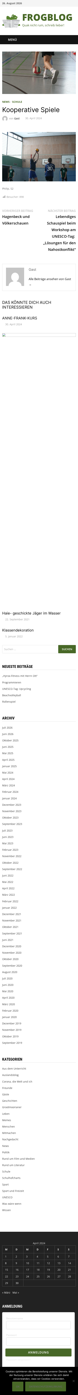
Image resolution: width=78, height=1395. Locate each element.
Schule (17, 101)
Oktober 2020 (10, 959)
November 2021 (11, 920)
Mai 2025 (7, 753)
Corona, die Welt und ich (17, 1081)
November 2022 (11, 856)
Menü (12, 40)
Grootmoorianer (12, 1107)
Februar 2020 (10, 1010)
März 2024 (8, 785)
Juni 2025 (7, 747)
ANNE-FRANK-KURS (19, 318)
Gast (17, 118)
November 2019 (11, 1030)
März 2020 (8, 1004)
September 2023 (12, 824)
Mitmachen (9, 1133)
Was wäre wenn (11, 1203)
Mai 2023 (7, 843)
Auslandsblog (10, 1075)
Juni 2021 (7, 940)
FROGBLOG (47, 17)
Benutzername (14, 1318)
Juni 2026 (7, 734)
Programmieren (11, 682)
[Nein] (73, 1381)
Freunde (7, 1088)
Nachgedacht (10, 1139)
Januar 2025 (9, 766)
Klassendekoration (18, 630)
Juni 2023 (7, 837)
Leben (6, 1113)
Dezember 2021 (11, 914)
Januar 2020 (9, 1017)
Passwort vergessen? (18, 1359)
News (6, 101)
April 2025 (8, 759)
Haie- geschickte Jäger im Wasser (31, 613)
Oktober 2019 (10, 1036)
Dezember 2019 (11, 1023)
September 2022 (12, 869)
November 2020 (11, 952)
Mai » (16, 1292)
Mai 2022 (7, 882)
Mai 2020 (7, 991)
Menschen (8, 1126)
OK (18, 1386)
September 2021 (12, 933)
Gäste (5, 1094)
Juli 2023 (7, 830)
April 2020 (8, 997)
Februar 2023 (10, 849)
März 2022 (8, 894)
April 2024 (8, 779)
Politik (5, 1152)
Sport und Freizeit (13, 1191)
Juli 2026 (7, 727)
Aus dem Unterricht (14, 1068)
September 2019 (12, 1043)
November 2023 (11, 811)
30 (17, 1283)
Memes (6, 1120)
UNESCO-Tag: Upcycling (16, 689)
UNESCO (7, 1197)
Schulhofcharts (11, 1178)
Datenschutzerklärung (45, 1386)
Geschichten (9, 1100)
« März (6, 1292)
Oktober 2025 (10, 740)
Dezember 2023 (11, 804)
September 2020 (12, 965)
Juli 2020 (7, 978)
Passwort (11, 1335)
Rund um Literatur (13, 1165)
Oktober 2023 (10, 817)
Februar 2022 (10, 901)
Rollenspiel (9, 701)
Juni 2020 (7, 985)
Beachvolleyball (11, 695)
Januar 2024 (9, 798)
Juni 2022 (7, 875)
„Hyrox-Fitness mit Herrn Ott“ (20, 676)
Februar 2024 (10, 791)
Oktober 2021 (10, 927)
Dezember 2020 (11, 946)
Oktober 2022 (10, 862)
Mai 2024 (7, 772)
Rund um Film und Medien (18, 1158)
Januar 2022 (9, 907)
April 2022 (8, 888)
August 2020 (9, 972)
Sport (5, 1184)
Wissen (6, 1210)
